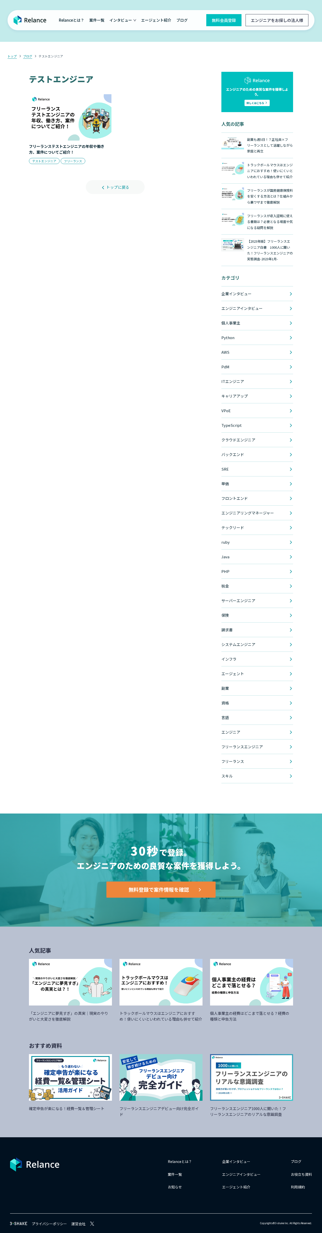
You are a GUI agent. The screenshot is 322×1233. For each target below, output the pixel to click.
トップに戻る (117, 187)
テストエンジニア (50, 56)
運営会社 (78, 1223)
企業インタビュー (236, 1161)
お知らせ (175, 1186)
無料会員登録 (224, 20)
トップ (12, 56)
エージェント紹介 (156, 20)
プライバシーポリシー (49, 1223)
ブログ (182, 20)
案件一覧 (96, 20)
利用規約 (298, 1186)
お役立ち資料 (301, 1174)
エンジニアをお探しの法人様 (277, 20)
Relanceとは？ (71, 20)
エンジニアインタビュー (241, 1174)
